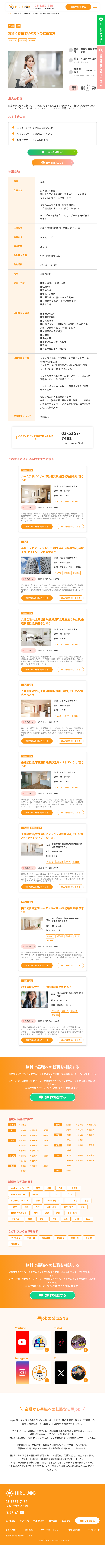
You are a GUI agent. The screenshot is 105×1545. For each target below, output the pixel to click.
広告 (36, 1213)
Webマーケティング (20, 1188)
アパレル (68, 1194)
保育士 (42, 1219)
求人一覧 (24, 1520)
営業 (82, 1206)
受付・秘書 (68, 1206)
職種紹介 (53, 1520)
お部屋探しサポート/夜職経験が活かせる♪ (46, 987)
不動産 (14, 1206)
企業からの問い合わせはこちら (18, 1535)
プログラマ (72, 1200)
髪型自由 (15, 1244)
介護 (77, 1219)
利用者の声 (38, 1520)
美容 (66, 1219)
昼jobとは (10, 1520)
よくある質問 (11, 1530)
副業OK (60, 1237)
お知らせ (66, 1520)
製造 (86, 1200)
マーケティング (53, 1200)
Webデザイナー (18, 1194)
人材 (37, 1206)
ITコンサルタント (19, 1213)
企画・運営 (51, 1206)
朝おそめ (75, 1237)
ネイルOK (15, 1237)
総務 (54, 1219)
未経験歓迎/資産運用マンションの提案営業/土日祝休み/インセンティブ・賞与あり (52, 836)
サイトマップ (94, 1530)
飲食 (88, 1219)
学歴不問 (31, 1237)
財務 (55, 1194)
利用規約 (29, 1530)
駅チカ (89, 1237)
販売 (38, 1188)
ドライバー (16, 1219)
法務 (47, 1213)
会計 (49, 1188)
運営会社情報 (74, 1530)
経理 (30, 1219)
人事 (60, 1188)
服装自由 (46, 1237)
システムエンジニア (19, 1200)
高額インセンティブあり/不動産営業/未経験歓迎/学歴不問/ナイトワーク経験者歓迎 (52, 550)
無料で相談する (87, 1520)
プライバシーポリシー (50, 1530)
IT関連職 (73, 1188)
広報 (58, 1213)
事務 (26, 1206)
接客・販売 (72, 1213)
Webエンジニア (39, 1194)
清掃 (38, 1200)
